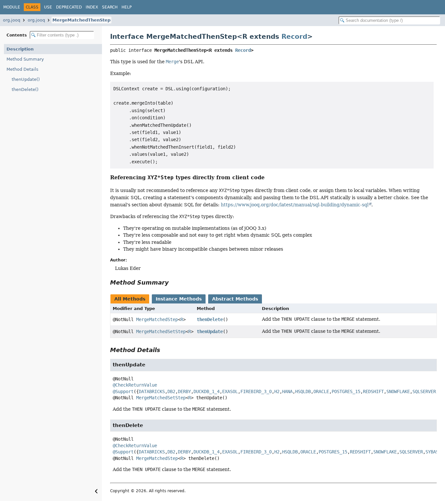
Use (48, 7)
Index (92, 7)
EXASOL (230, 391)
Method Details (22, 69)
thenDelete (210, 319)
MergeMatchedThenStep (81, 20)
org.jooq (11, 20)
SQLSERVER (424, 391)
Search (110, 7)
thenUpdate (210, 331)
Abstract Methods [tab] (235, 299)
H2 (277, 391)
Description (20, 49)
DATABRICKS (152, 391)
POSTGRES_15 (346, 391)
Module (11, 7)
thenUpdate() (26, 79)
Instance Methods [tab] (179, 299)
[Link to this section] (268, 177)
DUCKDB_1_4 (207, 391)
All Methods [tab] (129, 299)
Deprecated (69, 7)
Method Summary (25, 59)
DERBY (184, 391)
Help (127, 7)
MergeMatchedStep (157, 319)
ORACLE (321, 391)
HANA (287, 391)
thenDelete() (25, 89)
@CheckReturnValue (135, 385)
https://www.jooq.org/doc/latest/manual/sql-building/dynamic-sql (294, 204)
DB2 (171, 391)
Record (294, 36)
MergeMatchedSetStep (161, 331)
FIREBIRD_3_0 (256, 391)
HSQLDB (303, 391)
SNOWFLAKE (398, 391)
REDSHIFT (373, 391)
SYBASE (433, 451)
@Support (123, 391)
